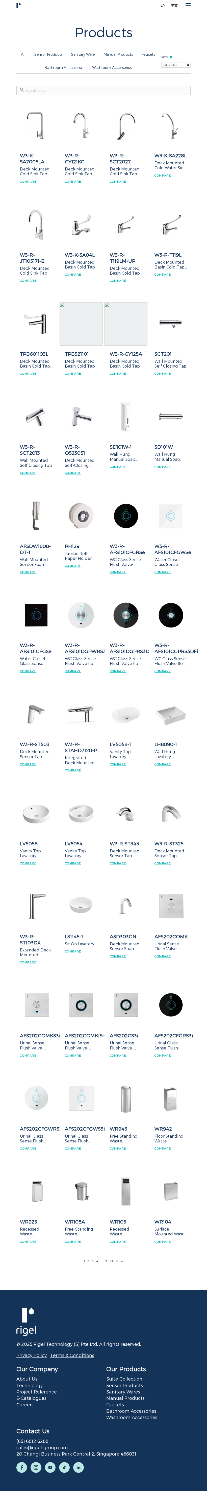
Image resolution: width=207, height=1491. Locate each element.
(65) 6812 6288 (32, 1441)
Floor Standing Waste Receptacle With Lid (168, 1138)
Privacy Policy (31, 1355)
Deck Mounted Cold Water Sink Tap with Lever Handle (170, 165)
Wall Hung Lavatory (164, 754)
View (164, 57)
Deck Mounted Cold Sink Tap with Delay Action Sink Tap (125, 171)
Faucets (115, 1404)
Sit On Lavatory (79, 943)
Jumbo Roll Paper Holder (78, 556)
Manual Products (125, 1398)
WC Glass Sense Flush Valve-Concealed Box (125, 562)
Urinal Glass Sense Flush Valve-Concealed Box (169, 1045)
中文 (174, 5)
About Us (26, 1378)
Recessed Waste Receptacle (31, 1231)
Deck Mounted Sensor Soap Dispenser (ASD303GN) (125, 946)
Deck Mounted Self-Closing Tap (80, 462)
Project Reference (36, 1391)
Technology (29, 1385)
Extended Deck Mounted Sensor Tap (35, 952)
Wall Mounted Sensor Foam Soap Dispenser (35, 562)
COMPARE (28, 181)
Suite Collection (124, 1378)
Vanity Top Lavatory (120, 754)
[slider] (180, 57)
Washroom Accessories (131, 1417)
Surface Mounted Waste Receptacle (170, 1231)
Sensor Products (124, 1385)
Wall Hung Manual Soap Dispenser (122, 456)
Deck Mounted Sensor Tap (35, 754)
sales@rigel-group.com (42, 1447)
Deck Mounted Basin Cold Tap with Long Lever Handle (80, 264)
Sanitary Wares (123, 1391)
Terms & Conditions (72, 1355)
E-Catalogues (31, 1398)
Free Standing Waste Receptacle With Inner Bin (124, 1138)
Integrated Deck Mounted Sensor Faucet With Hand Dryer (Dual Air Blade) (80, 760)
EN (162, 5)
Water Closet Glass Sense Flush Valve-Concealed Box (169, 562)
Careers (25, 1404)
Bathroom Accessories (131, 1410)
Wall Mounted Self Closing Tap (170, 363)
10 (111, 1261)
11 (117, 1261)
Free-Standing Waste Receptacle (79, 1231)
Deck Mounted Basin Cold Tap (80, 363)
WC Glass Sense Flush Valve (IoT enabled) (80, 661)
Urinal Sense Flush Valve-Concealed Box (35, 1045)
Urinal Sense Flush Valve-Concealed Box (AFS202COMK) (169, 946)
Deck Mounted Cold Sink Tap (35, 171)
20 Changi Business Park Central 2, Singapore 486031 (76, 1453)
